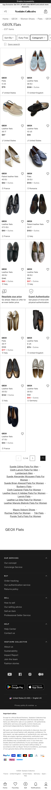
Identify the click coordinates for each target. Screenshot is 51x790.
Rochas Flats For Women (17, 513)
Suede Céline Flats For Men (24, 466)
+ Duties (35, 87)
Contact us (9, 633)
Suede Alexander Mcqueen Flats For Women (25, 478)
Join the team (11, 659)
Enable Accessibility (25, 1)
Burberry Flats (24, 486)
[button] (45, 11)
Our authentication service (17, 584)
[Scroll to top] (43, 458)
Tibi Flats (39, 513)
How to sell (9, 602)
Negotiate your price (12, 296)
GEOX (14, 18)
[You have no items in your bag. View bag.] (45, 11)
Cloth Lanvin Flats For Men (24, 470)
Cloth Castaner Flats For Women (24, 489)
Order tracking (11, 580)
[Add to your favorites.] (22, 78)
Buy (6, 576)
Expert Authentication (39, 296)
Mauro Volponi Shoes (24, 509)
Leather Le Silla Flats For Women (24, 499)
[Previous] (18, 458)
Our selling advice (13, 606)
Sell (6, 598)
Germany (37, 774)
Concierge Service (13, 567)
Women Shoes (28, 18)
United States (27, 774)
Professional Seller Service (17, 615)
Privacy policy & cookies (24, 705)
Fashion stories (11, 663)
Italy (25, 776)
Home (5, 18)
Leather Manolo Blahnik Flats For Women (25, 503)
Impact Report (11, 655)
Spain (44, 774)
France (5, 774)
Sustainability (11, 650)
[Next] (32, 458)
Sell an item (10, 611)
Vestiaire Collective (15, 642)
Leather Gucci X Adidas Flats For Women (24, 493)
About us (8, 646)
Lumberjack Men (24, 473)
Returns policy (11, 589)
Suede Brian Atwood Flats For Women (24, 483)
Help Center (10, 628)
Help (6, 624)
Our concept (10, 562)
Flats (40, 18)
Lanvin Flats (24, 496)
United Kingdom (15, 774)
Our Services (11, 558)
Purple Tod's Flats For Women (25, 516)
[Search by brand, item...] (5, 11)
